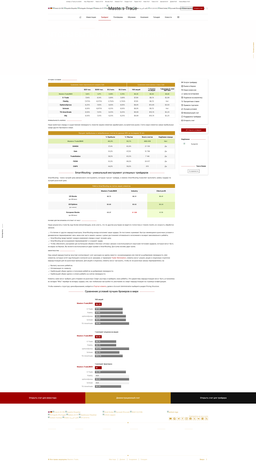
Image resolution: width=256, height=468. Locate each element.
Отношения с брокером (194, 444)
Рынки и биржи (190, 86)
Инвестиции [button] (91, 17)
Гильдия (144, 459)
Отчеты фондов (81, 436)
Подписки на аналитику (193, 98)
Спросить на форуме (194, 130)
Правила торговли (191, 105)
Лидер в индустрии (192, 436)
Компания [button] (144, 17)
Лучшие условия (190, 109)
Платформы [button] (118, 17)
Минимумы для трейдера (167, 448)
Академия (133, 459)
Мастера (112, 459)
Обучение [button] (132, 17)
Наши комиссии (190, 90)
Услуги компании (191, 433)
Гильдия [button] (156, 17)
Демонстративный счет (166, 440)
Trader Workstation (119, 258)
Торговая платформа (138, 433)
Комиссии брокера (110, 436)
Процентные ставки (191, 101)
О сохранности (193, 171)
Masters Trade (72, 459)
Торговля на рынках (56, 436)
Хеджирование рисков (84, 444)
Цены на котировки (191, 94)
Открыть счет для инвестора (42, 398)
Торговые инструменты (139, 444)
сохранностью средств (71, 64)
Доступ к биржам (55, 444)
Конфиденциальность (165, 444)
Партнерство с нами (193, 448)
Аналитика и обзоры (56, 448)
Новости (168, 17)
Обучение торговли (56, 440)
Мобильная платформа (139, 440)
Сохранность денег (192, 440)
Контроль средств (82, 440)
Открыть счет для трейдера (213, 398)
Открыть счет (198, 8)
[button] (207, 8)
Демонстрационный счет (128, 398)
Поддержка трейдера (192, 117)
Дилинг (122, 459)
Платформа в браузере (139, 436)
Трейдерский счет (164, 436)
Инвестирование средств (58, 433)
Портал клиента (186, 8)
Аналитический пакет (138, 448)
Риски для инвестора (83, 448)
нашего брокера (87, 61)
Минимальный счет (191, 113)
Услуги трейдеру (190, 82)
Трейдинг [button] (104, 17)
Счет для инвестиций (165, 433)
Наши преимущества (83, 433)
